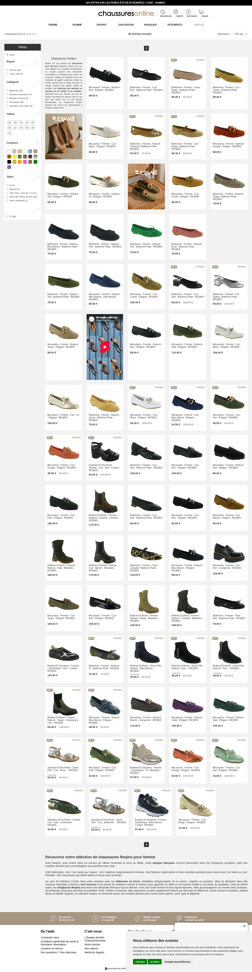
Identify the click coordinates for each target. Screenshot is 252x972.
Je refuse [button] (154, 961)
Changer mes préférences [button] (177, 961)
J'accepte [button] (140, 961)
